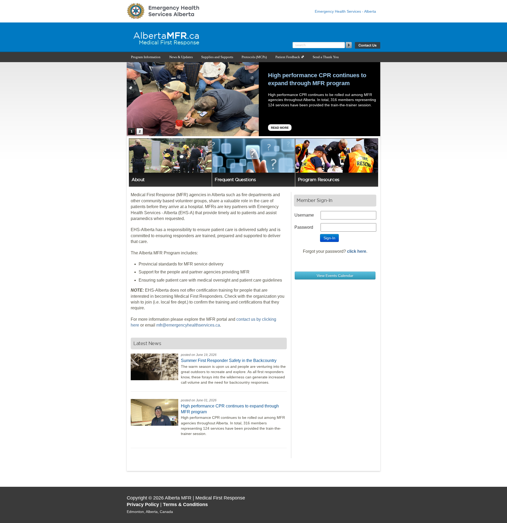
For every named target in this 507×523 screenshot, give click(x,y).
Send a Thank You (326, 57)
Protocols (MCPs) (254, 57)
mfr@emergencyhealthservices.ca (188, 325)
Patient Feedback (288, 57)
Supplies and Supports (217, 57)
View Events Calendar (335, 275)
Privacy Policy (143, 504)
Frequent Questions (235, 179)
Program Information (146, 57)
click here (356, 251)
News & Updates (181, 57)
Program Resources (318, 179)
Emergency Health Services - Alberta (345, 11)
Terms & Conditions (185, 504)
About (138, 179)
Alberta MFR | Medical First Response (193, 37)
